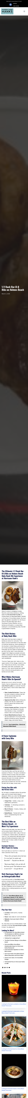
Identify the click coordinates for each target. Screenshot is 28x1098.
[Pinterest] (7, 967)
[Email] (9, 967)
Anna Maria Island (19, 879)
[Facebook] (3, 967)
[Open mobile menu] (24, 11)
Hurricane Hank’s (16, 616)
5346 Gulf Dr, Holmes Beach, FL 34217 (14, 1)
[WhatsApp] (5, 967)
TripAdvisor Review (18, 860)
